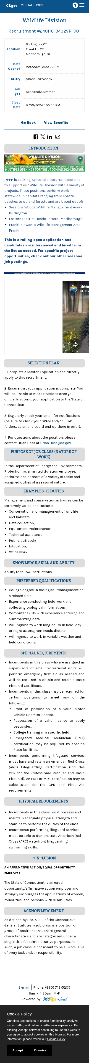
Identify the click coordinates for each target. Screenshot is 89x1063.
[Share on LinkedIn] (49, 136)
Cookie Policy (56, 1039)
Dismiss (40, 1050)
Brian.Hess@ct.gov (55, 443)
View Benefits (56, 122)
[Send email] (57, 136)
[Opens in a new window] (54, 999)
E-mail (23, 987)
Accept (17, 1050)
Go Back (28, 122)
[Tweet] (42, 136)
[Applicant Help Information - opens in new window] (76, 5)
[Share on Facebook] (35, 136)
